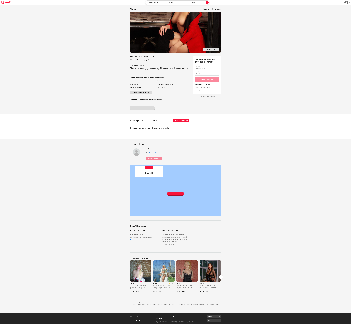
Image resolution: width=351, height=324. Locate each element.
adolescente (194, 304)
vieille (188, 304)
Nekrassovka (172, 302)
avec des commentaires (212, 304)
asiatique (201, 304)
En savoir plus (134, 240)
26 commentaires (153, 153)
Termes (156, 316)
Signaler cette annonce (208, 96)
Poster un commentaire (181, 120)
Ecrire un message (153, 158)
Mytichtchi (165, 302)
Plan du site (159, 318)
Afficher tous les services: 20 (141, 92)
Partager (206, 9)
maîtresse (141, 306)
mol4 (147, 148)
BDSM (147, 306)
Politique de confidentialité (167, 316)
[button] (177, 3)
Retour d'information (183, 316)
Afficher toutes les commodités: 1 (142, 108)
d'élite (178, 304)
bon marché (172, 304)
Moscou (153, 302)
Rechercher (207, 2)
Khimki (159, 302)
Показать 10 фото (211, 49)
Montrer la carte (175, 194)
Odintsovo (180, 302)
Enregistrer (217, 9)
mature (183, 304)
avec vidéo (134, 306)
